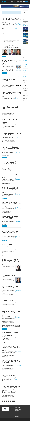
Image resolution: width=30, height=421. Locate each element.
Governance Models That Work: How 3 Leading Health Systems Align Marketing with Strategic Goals (11, 388)
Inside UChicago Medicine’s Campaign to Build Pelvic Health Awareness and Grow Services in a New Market (11, 94)
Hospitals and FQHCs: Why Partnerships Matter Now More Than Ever (11, 246)
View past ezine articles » (25, 25)
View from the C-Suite (25, 55)
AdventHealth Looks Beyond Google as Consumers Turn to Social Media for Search (25, 81)
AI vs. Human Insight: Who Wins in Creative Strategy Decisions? (10, 175)
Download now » (4, 157)
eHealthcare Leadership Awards (18, 410)
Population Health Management (24, 71)
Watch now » (3, 56)
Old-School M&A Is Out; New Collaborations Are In (9, 299)
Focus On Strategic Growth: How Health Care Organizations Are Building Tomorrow (10, 217)
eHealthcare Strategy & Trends (18, 409)
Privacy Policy (16, 415)
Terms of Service (17, 416)
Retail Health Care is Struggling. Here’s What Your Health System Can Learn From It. (11, 361)
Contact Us (3, 415)
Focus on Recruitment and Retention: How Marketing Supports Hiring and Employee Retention (11, 62)
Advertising (24, 59)
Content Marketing (25, 63)
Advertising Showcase (25, 46)
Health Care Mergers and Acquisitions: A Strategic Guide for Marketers (11, 287)
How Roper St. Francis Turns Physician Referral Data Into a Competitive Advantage (11, 121)
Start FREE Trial (25, 1)
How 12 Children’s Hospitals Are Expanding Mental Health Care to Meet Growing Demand (10, 334)
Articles (11, 1)
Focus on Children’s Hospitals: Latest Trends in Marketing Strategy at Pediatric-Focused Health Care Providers (11, 231)
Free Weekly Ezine (25, 49)
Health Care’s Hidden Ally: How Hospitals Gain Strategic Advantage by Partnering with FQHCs (11, 204)
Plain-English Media (17, 408)
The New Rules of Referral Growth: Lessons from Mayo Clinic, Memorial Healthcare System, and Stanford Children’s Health (11, 261)
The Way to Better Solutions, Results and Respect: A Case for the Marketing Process (11, 313)
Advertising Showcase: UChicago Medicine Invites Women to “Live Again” (10, 107)
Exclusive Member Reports (25, 52)
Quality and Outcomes (25, 73)
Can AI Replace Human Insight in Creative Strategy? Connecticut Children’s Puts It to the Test (10, 162)
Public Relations (24, 72)
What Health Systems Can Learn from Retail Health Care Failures (11, 374)
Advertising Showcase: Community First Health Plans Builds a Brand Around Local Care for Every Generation (10, 78)
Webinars (14, 1)
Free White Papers (25, 50)
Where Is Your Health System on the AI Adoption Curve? (25, 85)
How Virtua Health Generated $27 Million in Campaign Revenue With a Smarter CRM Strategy (25, 94)
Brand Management (25, 60)
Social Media (24, 75)
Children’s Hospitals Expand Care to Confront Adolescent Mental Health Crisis (11, 348)
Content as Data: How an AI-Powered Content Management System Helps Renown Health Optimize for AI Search (25, 89)
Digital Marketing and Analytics (25, 65)
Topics (8, 1)
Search (21, 1)
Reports (18, 1)
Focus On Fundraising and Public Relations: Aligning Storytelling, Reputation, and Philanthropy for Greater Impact (10, 147)
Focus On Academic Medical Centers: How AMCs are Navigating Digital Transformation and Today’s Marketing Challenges (11, 189)
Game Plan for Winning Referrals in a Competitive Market (11, 134)
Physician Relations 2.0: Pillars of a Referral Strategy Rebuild (10, 274)
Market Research (24, 66)
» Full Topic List (24, 76)
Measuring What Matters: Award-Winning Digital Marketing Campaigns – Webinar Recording (11, 20)
